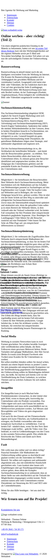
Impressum (17, 312)
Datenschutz (5, 312)
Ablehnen (15, 309)
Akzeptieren (5, 309)
